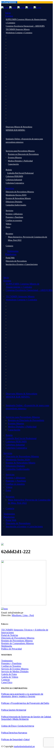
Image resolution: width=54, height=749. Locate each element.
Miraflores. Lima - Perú (23, 615)
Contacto (5, 679)
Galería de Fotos (9, 674)
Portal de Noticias (9, 635)
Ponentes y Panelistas (11, 663)
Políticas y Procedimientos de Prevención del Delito (25, 703)
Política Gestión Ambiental (13, 710)
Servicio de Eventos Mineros (14, 669)
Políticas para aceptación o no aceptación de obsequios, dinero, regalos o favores (22, 695)
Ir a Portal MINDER (8, 2)
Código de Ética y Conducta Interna (17, 726)
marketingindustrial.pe (24, 746)
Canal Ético (6, 682)
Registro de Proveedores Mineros (17, 640)
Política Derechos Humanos (14, 733)
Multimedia (6, 646)
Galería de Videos (9, 677)
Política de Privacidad (11, 648)
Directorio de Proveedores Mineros (17, 638)
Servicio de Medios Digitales (14, 671)
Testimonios (7, 660)
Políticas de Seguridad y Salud (15, 739)
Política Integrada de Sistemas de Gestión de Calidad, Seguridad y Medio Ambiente (26, 718)
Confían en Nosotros (11, 666)
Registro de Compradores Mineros (17, 643)
